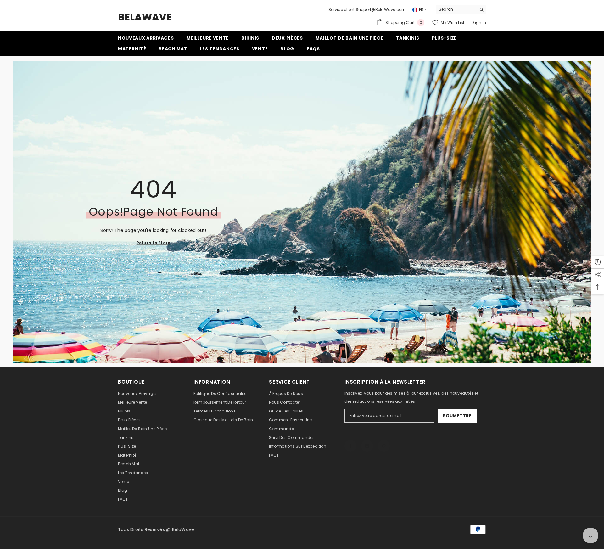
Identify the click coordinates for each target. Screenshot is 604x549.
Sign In (479, 22)
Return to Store (154, 242)
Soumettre (457, 415)
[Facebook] (350, 439)
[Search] (461, 9)
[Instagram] (367, 439)
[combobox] (456, 9)
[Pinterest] (384, 439)
